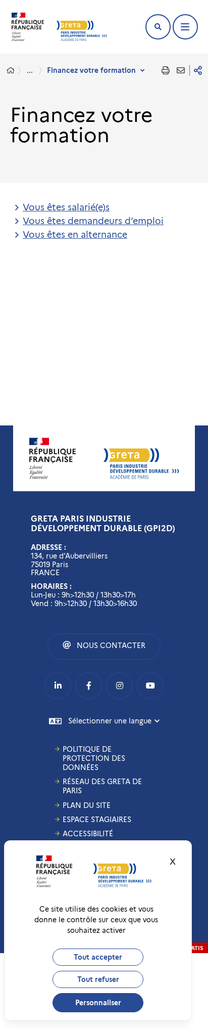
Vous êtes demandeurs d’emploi (93, 221)
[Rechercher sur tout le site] (158, 26)
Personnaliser (98, 1002)
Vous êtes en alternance (75, 234)
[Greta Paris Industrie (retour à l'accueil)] (82, 31)
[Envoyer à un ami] (180, 70)
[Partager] (197, 70)
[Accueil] (11, 70)
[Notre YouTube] (150, 685)
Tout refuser (98, 979)
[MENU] (185, 26)
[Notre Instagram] (119, 685)
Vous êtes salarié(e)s (66, 207)
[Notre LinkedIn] (57, 685)
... (30, 70)
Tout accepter (98, 957)
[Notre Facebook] (88, 685)
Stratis (192, 948)
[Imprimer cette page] (165, 70)
